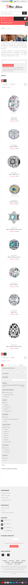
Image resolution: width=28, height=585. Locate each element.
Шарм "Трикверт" (14, 146)
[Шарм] (14, 103)
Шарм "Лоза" (14, 312)
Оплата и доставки (6, 495)
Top (26, 24)
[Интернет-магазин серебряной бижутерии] (14, 7)
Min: (4, 386)
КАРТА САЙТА (18, 564)
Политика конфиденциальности (17, 543)
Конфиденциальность (6, 500)
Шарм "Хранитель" (14, 201)
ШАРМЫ (23, 560)
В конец (21, 365)
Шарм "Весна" (14, 119)
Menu (4, 18)
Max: (22, 386)
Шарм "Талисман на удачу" (14, 257)
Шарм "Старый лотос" (14, 174)
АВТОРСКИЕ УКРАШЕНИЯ (17, 562)
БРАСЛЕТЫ (11, 560)
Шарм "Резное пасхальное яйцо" (14, 346)
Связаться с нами (5, 507)
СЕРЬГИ (17, 560)
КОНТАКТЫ (9, 564)
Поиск (3, 465)
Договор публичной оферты (8, 512)
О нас (3, 510)
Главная (3, 28)
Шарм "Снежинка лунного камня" (14, 229)
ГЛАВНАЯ (5, 560)
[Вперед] (17, 365)
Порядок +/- (13, 84)
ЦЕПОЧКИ (7, 562)
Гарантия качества (6, 493)
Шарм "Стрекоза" (14, 284)
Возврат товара (5, 497)
